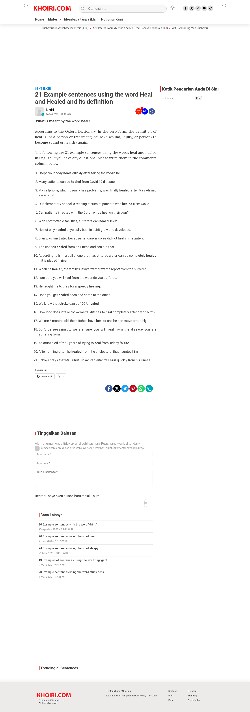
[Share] (152, 111)
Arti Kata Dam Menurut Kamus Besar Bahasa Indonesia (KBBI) (44, 28)
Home (39, 19)
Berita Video (194, 700)
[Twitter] (192, 8)
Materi (53, 19)
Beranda (192, 691)
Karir (170, 700)
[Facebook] (185, 8)
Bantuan (172, 691)
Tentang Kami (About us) (119, 691)
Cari (198, 98)
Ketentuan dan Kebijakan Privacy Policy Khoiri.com (131, 695)
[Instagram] (198, 8)
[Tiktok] (210, 8)
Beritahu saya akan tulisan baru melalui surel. (68, 496)
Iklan (170, 695)
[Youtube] (204, 8)
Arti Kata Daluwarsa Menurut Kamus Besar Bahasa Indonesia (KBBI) (120, 28)
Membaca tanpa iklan (81, 19)
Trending (192, 695)
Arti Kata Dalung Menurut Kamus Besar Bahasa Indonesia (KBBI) (198, 28)
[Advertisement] (125, 57)
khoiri (50, 110)
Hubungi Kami (112, 19)
